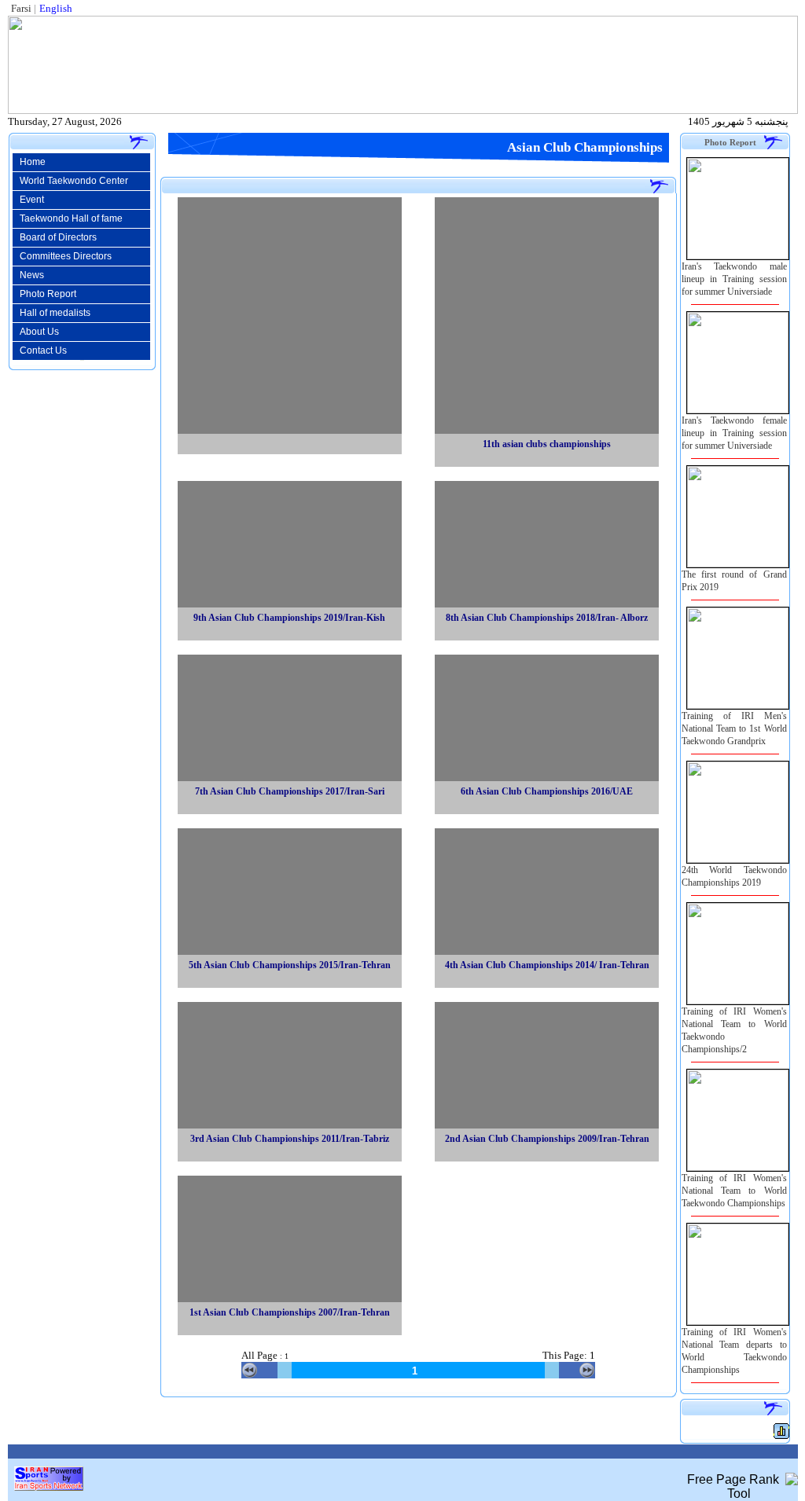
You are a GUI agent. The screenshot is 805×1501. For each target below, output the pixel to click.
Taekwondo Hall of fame (68, 218)
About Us (36, 331)
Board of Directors (55, 237)
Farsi (21, 8)
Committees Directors (62, 256)
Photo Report (44, 293)
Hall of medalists (51, 312)
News (28, 275)
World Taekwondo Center (70, 180)
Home (29, 161)
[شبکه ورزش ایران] (48, 1486)
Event (28, 199)
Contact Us (40, 350)
